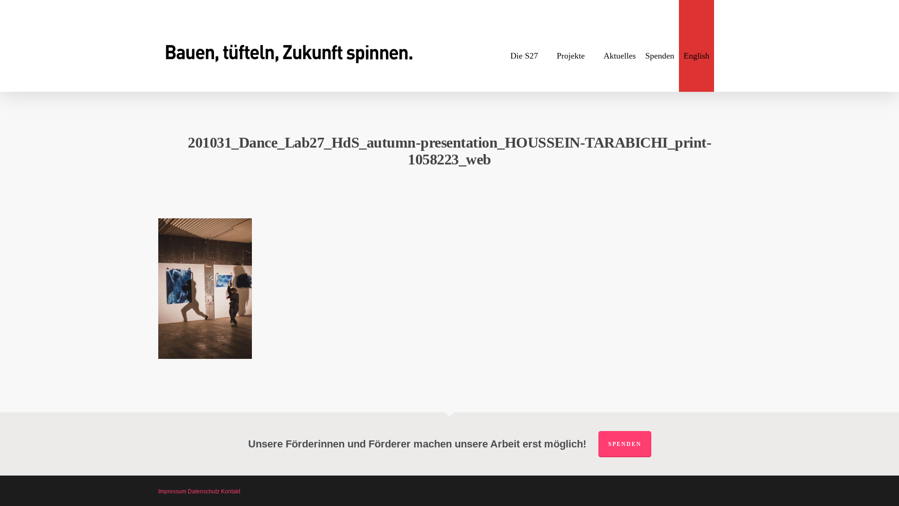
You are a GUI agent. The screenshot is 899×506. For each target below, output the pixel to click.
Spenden (624, 444)
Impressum (172, 491)
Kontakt (230, 491)
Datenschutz (204, 491)
